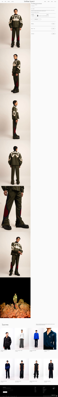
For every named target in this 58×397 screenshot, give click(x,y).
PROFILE (52, 1)
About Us (43, 388)
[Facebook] (53, 388)
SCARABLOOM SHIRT (47, 350)
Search (45, 1)
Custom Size (32, 15)
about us (9, 1)
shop (2, 1)
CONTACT (48, 1)
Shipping (32, 23)
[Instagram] (54, 388)
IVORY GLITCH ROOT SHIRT (18, 350)
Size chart (47, 14)
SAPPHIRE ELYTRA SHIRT (33, 350)
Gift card (12, 1)
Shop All (35, 388)
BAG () (55, 1)
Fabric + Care (33, 28)
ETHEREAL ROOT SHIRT (4, 350)
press (5, 1)
